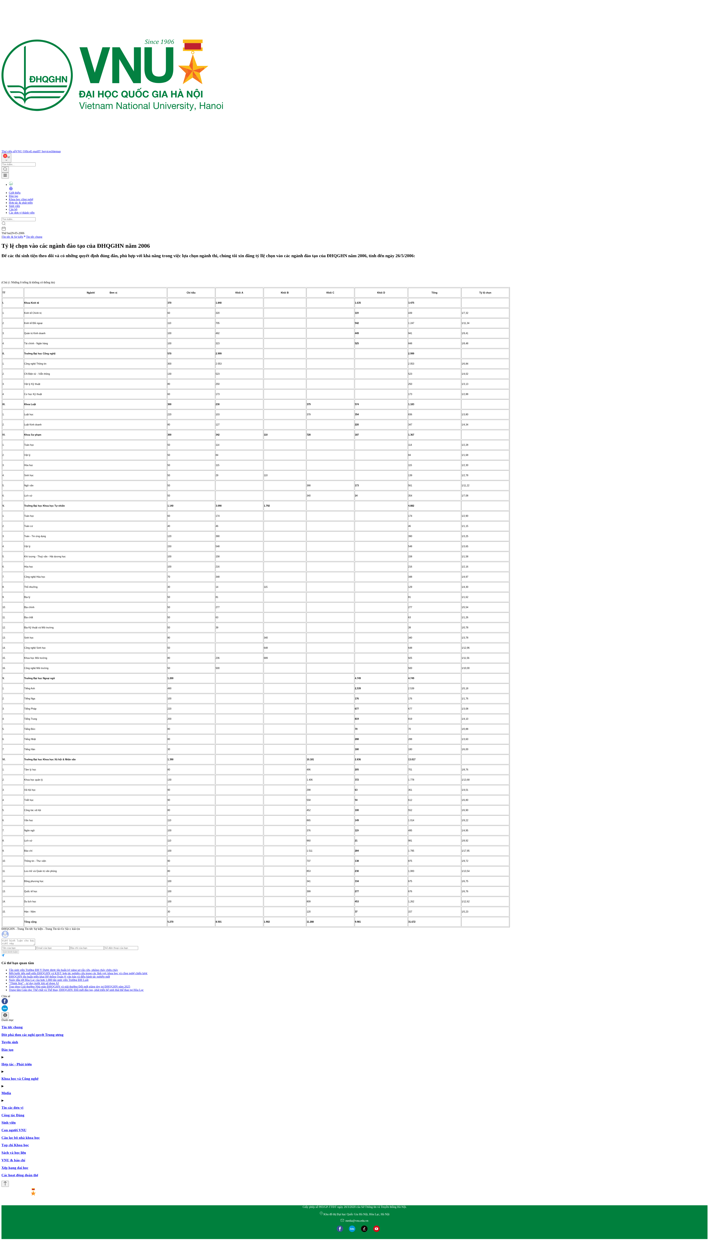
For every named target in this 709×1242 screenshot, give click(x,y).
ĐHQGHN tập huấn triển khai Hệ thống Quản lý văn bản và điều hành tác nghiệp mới (59, 976)
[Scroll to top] (5, 1184)
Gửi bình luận (10, 952)
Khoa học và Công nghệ (19, 1079)
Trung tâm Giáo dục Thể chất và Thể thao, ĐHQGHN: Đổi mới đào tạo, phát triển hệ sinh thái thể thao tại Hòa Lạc (76, 989)
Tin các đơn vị (12, 1108)
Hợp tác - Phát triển (16, 1064)
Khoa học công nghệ (21, 199)
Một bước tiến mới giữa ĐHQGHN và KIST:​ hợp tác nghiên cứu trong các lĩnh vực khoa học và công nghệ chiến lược (78, 973)
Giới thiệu (14, 192)
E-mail (34, 151)
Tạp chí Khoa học (15, 1145)
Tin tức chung (34, 236)
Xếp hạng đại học (14, 1168)
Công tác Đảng (12, 1115)
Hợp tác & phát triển (21, 202)
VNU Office (23, 151)
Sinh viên (14, 206)
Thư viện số (8, 151)
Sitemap (56, 151)
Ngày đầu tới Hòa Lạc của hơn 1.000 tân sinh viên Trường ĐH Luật (48, 979)
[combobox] (6, 158)
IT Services (44, 151)
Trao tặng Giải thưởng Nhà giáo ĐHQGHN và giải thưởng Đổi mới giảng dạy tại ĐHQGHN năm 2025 (69, 986)
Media (6, 1093)
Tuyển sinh (9, 1042)
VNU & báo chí (13, 1160)
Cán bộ (13, 209)
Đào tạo (13, 196)
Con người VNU (13, 1130)
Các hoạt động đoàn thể (19, 1175)
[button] (354, 1001)
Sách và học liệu (13, 1153)
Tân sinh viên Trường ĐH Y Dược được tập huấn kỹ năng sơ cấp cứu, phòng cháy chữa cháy (63, 970)
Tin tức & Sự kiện (12, 236)
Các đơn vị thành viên (22, 212)
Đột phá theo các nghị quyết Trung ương (32, 1035)
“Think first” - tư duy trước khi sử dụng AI (34, 983)
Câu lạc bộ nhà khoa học (20, 1138)
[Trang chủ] (112, 148)
